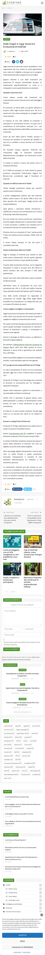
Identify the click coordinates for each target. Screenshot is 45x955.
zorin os (7, 778)
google (27, 737)
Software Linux (14, 900)
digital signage (22, 730)
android (8, 726)
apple (26, 726)
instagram (8, 741)
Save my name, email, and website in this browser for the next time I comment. (22, 643)
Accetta (22, 935)
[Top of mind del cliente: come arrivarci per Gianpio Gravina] (33, 541)
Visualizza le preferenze (22, 947)
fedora (18, 737)
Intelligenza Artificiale (14, 904)
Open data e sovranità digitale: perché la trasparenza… (22, 689)
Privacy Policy (26, 952)
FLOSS (22, 684)
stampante (20, 767)
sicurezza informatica (12, 763)
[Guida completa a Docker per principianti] (12, 569)
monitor (8, 752)
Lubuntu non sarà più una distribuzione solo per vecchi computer (12, 519)
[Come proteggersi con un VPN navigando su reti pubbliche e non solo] (12, 541)
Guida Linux (13, 893)
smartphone (29, 763)
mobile (30, 748)
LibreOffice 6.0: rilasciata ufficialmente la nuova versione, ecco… (21, 858)
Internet (6, 39)
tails (6, 771)
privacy (26, 756)
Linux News (13, 896)
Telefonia (22, 670)
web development (11, 774)
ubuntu (15, 771)
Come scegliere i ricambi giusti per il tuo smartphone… (22, 704)
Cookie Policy (17, 952)
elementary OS (23, 733)
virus (24, 771)
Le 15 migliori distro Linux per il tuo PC (19, 814)
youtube (36, 774)
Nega (22, 941)
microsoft (19, 748)
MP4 (16, 752)
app (18, 726)
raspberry (8, 760)
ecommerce (9, 733)
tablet (31, 767)
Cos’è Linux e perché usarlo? (15, 840)
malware (8, 748)
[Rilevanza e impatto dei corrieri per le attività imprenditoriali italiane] (33, 569)
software (8, 767)
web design (35, 771)
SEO (18, 760)
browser (36, 726)
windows (25, 774)
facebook (8, 737)
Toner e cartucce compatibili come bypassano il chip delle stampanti (34, 519)
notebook (26, 752)
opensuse (8, 756)
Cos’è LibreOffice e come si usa (17, 797)
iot (25, 741)
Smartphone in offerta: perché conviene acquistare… (22, 675)
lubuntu (18, 745)
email (35, 733)
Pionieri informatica (13, 912)
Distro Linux (13, 889)
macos (28, 745)
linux (33, 741)
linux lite (7, 745)
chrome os (8, 730)
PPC (18, 756)
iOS (18, 741)
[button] (42, 915)
